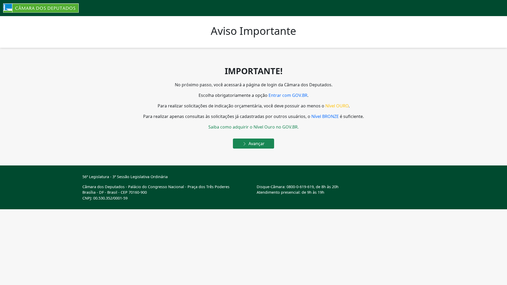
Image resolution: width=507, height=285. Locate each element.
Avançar (256, 143)
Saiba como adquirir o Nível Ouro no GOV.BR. (253, 127)
